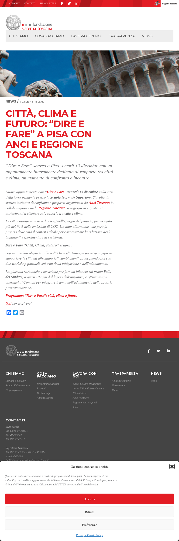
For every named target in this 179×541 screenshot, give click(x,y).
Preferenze (89, 524)
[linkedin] (77, 3)
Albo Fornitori (81, 397)
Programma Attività (48, 383)
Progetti (41, 388)
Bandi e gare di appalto (87, 383)
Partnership (43, 393)
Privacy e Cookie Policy (89, 535)
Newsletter (48, 3)
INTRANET (14, 3)
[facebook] (62, 3)
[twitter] (69, 3)
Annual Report (45, 397)
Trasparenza (122, 36)
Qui (8, 303)
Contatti (29, 3)
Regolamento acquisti (85, 402)
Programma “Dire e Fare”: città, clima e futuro (41, 295)
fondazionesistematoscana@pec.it (30, 460)
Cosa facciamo (49, 36)
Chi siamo (18, 36)
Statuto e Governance (18, 385)
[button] (172, 466)
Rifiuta (89, 511)
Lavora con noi (86, 36)
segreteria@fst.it (14, 456)
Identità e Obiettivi (16, 380)
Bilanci (116, 390)
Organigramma (14, 390)
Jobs (75, 407)
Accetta (89, 499)
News (147, 36)
